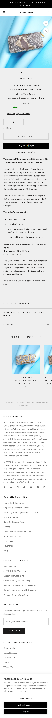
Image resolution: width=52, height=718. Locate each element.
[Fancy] (44, 487)
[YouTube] (31, 487)
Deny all (25, 712)
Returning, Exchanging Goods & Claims (21, 512)
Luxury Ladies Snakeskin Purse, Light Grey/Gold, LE (26, 380)
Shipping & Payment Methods (16, 507)
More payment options (26, 152)
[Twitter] (11, 487)
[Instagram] (18, 487)
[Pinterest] (24, 487)
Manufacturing (9, 566)
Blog (5, 550)
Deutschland (9, 657)
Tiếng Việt (8, 667)
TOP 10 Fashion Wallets (22, 402)
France (6, 662)
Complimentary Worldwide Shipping (19, 590)
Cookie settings (25, 698)
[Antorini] (26, 12)
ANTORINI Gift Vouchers (14, 571)
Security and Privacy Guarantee (17, 531)
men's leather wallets (19, 429)
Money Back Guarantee (13, 503)
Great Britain (9, 648)
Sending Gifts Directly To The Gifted (19, 585)
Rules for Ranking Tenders (15, 522)
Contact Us (8, 526)
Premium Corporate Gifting (15, 595)
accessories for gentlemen (26, 432)
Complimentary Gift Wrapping (16, 580)
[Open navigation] (4, 12)
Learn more (22, 691)
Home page (8, 541)
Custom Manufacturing (13, 575)
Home (7, 402)
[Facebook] (4, 487)
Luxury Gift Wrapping (17, 304)
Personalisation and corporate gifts (24, 314)
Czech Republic (10, 653)
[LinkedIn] (38, 487)
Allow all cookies (25, 705)
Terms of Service (10, 517)
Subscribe (14, 631)
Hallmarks (8, 545)
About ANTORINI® (12, 536)
